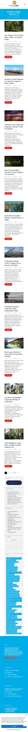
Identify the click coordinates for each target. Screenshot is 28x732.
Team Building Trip (16, 628)
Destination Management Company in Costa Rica (13, 600)
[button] (26, 715)
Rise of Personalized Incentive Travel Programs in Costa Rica (13, 172)
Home (9, 17)
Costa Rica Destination (14, 517)
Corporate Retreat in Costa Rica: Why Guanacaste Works (11, 309)
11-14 (15, 472)
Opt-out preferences (10, 729)
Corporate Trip (11, 516)
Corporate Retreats (11, 708)
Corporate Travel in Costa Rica (12, 581)
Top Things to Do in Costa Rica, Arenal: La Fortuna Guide (13, 37)
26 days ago (9, 85)
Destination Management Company (13, 596)
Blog (11, 17)
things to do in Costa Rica (11, 631)
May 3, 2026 (9, 358)
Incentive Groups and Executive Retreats (12, 614)
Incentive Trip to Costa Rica (12, 623)
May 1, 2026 (9, 449)
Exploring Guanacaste (11, 604)
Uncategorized (11, 532)
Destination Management (11, 519)
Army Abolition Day (10, 563)
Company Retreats (12, 514)
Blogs (9, 513)
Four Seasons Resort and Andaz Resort (13, 606)
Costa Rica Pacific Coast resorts (13, 591)
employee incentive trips (11, 602)
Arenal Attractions (12, 511)
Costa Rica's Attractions (11, 584)
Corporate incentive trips (11, 570)
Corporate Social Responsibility (13, 579)
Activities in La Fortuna (11, 560)
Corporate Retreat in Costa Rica (13, 576)
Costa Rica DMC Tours (11, 589)
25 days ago (9, 41)
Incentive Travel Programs (12, 617)
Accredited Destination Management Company (13, 558)
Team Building (10, 711)
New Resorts (11, 525)
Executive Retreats (11, 709)
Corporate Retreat (10, 574)
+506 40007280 (11, 674)
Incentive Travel (12, 523)
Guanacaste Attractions (14, 522)
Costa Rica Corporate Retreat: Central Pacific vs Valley (13, 218)
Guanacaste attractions (11, 610)
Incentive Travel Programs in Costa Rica (13, 619)
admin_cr (15, 41)
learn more (8, 102)
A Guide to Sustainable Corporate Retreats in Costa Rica (12, 400)
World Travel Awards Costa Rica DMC (14, 633)
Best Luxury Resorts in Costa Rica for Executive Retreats (13, 354)
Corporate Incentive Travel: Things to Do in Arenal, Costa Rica (12, 263)
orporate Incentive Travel (12, 626)
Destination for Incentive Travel (13, 594)
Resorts (9, 526)
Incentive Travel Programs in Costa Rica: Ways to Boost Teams (13, 81)
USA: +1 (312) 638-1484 (14, 676)
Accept (14, 726)
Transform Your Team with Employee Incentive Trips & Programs (13, 127)
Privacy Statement (17, 729)
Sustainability (9, 628)
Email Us (10, 672)
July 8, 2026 (9, 176)
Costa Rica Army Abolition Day (12, 586)
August (14, 539)
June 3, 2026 (9, 267)
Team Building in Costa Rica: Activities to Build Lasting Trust (12, 445)
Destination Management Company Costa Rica (13, 598)
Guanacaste (9, 608)
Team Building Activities (14, 527)
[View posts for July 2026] (7, 540)
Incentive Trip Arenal (11, 621)
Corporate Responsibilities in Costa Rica (13, 572)
